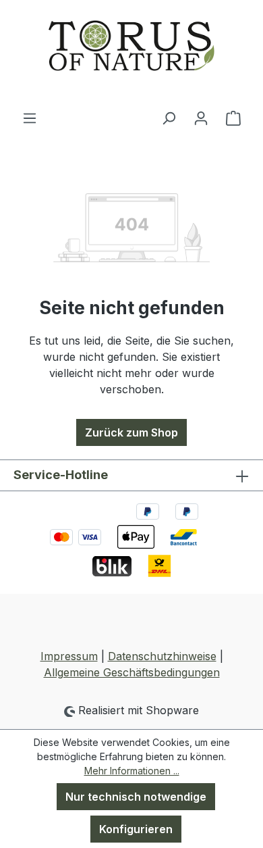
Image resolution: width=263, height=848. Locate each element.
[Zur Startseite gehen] (131, 54)
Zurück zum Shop (131, 432)
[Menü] (29, 117)
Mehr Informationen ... (131, 770)
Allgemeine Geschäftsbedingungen (132, 672)
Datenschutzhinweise (162, 656)
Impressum (69, 656)
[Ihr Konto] (201, 117)
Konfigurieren (136, 829)
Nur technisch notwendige (135, 796)
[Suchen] (168, 117)
